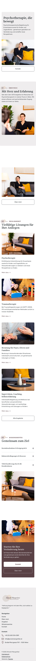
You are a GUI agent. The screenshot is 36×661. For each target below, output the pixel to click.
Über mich (18, 202)
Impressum (5, 654)
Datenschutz (6, 657)
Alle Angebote (18, 418)
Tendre (10, 659)
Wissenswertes (7, 624)
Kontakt (18, 69)
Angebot (5, 622)
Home (4, 617)
